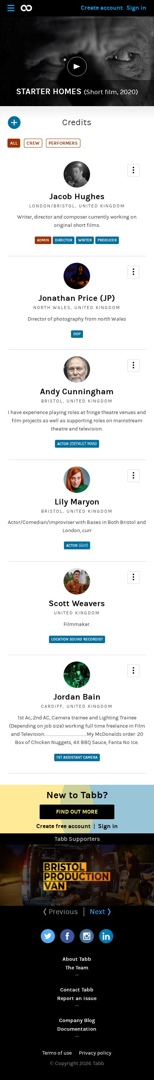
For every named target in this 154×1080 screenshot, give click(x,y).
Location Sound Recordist (77, 639)
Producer (107, 240)
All (14, 143)
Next (98, 911)
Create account (102, 7)
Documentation (76, 1029)
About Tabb (76, 959)
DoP (77, 334)
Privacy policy (95, 1053)
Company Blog (77, 1020)
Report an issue (76, 998)
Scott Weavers (77, 603)
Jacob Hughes (77, 196)
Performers (63, 143)
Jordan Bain (77, 696)
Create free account (63, 826)
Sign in (136, 7)
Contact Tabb (76, 990)
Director (63, 240)
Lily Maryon (77, 501)
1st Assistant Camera (77, 757)
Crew (33, 143)
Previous (62, 911)
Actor (77, 443)
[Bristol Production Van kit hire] (77, 875)
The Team (76, 968)
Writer (85, 240)
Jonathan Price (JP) (76, 298)
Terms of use (57, 1053)
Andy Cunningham (77, 391)
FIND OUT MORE (77, 811)
